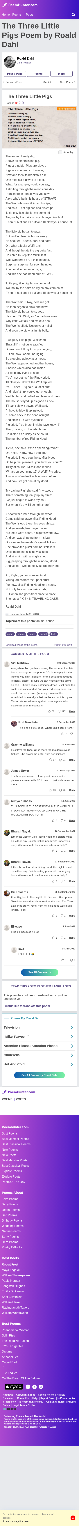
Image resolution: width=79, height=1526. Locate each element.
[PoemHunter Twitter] (34, 1387)
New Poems (10, 1149)
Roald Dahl (25, 58)
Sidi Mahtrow (20, 663)
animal (43, 634)
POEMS (7, 1099)
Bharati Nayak (21, 831)
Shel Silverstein (12, 1296)
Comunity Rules (55, 1401)
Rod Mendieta (28, 722)
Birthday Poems (12, 1220)
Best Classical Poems (16, 1144)
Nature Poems (11, 1231)
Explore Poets (11, 1176)
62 (53, 711)
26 (64, 790)
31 (64, 760)
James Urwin (20, 770)
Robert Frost (10, 1264)
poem (10, 634)
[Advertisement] (39, 1485)
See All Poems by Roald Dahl (39, 1075)
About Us (8, 1394)
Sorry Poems (10, 1236)
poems (21, 634)
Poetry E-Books (12, 1247)
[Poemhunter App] (14, 1387)
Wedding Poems (13, 1225)
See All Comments (39, 972)
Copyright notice (25, 1394)
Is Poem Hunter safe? (31, 1401)
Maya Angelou (11, 1270)
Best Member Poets (14, 1160)
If (2, 1367)
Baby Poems (10, 1204)
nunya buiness (21, 801)
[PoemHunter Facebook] (28, 1387)
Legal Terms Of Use (24, 1405)
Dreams (7, 1351)
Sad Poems (9, 1215)
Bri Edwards (19, 892)
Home (6, 14)
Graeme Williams (22, 744)
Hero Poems (10, 1242)
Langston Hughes (13, 1286)
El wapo (16, 926)
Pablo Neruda (11, 1280)
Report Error (47, 1398)
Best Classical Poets (15, 1165)
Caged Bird (9, 1362)
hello (53, 634)
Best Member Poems (15, 1138)
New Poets (9, 1155)
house (32, 634)
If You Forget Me (12, 1346)
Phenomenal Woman (15, 1330)
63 (54, 790)
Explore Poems (12, 1171)
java (21, 948)
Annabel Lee (10, 1357)
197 (64, 711)
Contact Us (23, 1398)
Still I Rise (8, 1335)
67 (54, 760)
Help (34, 1398)
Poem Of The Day (13, 1181)
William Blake (11, 1302)
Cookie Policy (46, 1394)
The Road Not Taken (15, 1340)
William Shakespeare (16, 1275)
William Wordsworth (15, 1312)
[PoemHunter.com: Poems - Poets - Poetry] (19, 5)
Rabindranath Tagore (15, 1307)
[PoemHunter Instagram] (41, 1387)
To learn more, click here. (16, 1521)
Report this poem (63, 644)
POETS (21, 1099)
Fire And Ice (9, 1373)
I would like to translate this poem (27, 1006)
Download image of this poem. (22, 645)
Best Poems (10, 1133)
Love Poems (10, 1199)
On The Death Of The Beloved (21, 1378)
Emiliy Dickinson (13, 1291)
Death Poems (11, 1209)
